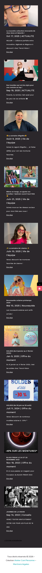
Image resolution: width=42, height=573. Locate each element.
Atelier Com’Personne (24, 560)
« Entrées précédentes (13, 540)
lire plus (9, 52)
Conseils (26, 515)
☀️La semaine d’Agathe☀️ (16, 136)
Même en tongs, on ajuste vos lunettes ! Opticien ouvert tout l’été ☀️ (20, 194)
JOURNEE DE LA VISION (15, 512)
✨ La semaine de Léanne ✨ (17, 248)
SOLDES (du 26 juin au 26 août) (18, 405)
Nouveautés (28, 305)
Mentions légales (21, 564)
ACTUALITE (28, 36)
